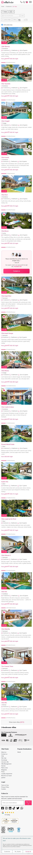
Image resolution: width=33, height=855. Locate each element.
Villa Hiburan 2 (6, 555)
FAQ (2, 756)
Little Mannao (5, 46)
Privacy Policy (5, 787)
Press (2, 771)
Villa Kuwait (5, 157)
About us (3, 752)
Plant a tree (4, 767)
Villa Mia (4, 702)
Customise (7, 851)
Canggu (4, 123)
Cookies (3, 789)
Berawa (4, 704)
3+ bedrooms (6, 50)
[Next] (29, 35)
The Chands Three (7, 666)
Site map (3, 758)
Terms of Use (5, 785)
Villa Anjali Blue (6, 296)
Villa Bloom (5, 231)
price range (7, 19)
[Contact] (21, 2)
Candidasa (5, 594)
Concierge (4, 760)
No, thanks (18, 851)
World (19, 752)
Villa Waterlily (5, 629)
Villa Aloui (4, 195)
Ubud (3, 446)
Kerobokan (5, 48)
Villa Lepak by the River (8, 519)
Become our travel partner (6, 776)
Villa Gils (4, 591)
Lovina (4, 233)
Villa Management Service (6, 764)
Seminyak (5, 298)
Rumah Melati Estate (7, 444)
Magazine (4, 769)
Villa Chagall (5, 121)
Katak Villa (4, 481)
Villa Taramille (5, 84)
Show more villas (16, 722)
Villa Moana (5, 370)
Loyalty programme (6, 773)
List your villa (5, 762)
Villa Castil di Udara (7, 407)
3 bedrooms (5, 161)
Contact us (16, 271)
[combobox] (12, 15)
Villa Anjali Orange (7, 333)
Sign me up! (28, 802)
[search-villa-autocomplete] (23, 2)
